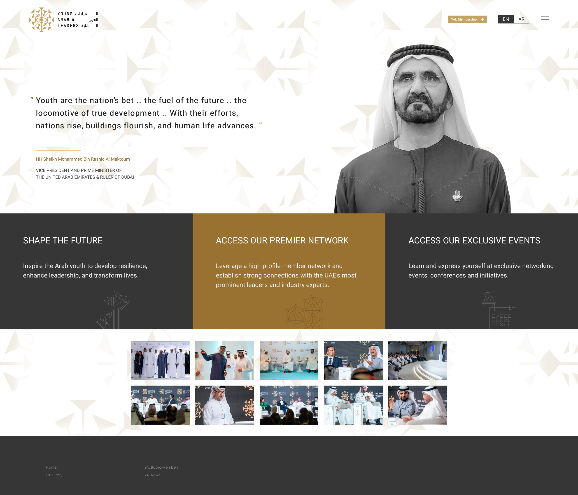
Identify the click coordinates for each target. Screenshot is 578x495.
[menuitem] (506, 19)
